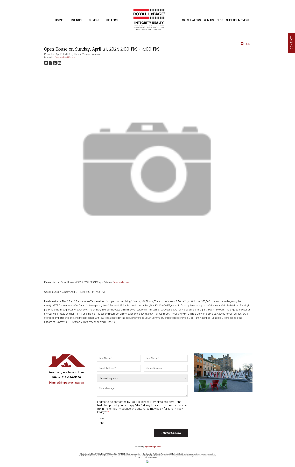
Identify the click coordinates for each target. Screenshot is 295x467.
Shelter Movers (237, 20)
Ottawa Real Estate (65, 57)
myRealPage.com (153, 447)
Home (59, 20)
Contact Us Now (171, 433)
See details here (121, 282)
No (101, 422)
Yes (101, 418)
